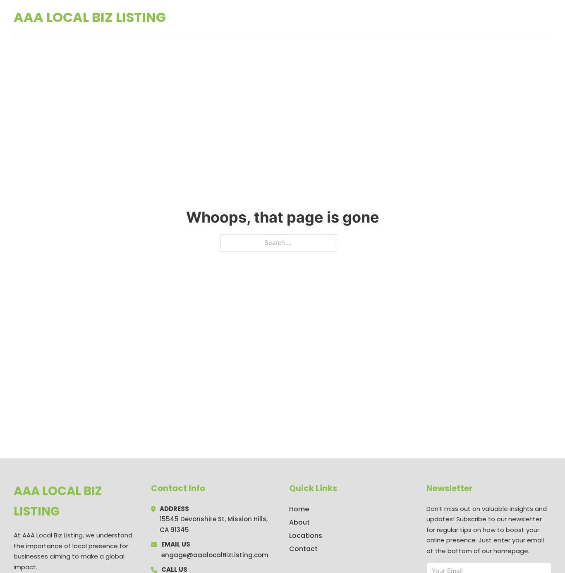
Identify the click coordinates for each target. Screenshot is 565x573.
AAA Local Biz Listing (90, 17)
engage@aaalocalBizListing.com (214, 555)
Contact (303, 549)
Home (455, 17)
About (299, 522)
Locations (492, 17)
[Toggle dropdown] (548, 17)
